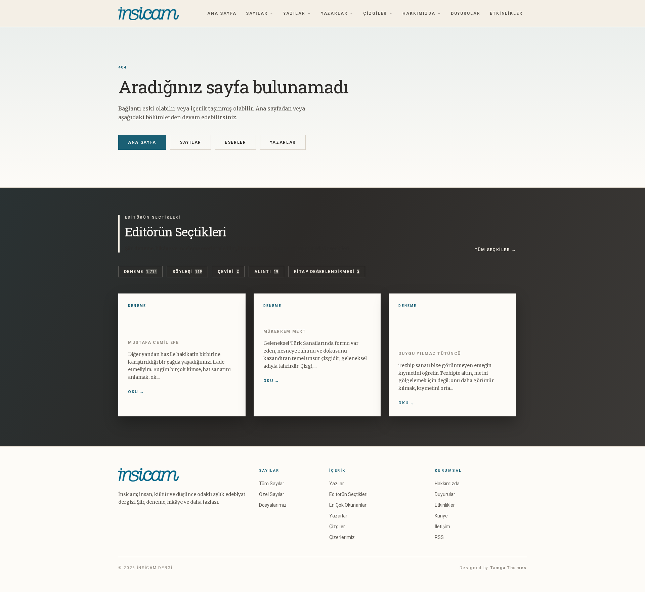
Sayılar (257, 13)
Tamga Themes (508, 567)
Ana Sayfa (221, 13)
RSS (439, 537)
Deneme (140, 271)
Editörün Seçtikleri (348, 494)
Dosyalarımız (273, 505)
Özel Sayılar (271, 494)
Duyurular (465, 13)
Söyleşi (187, 271)
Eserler (235, 142)
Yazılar (294, 13)
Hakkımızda (418, 13)
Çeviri (228, 271)
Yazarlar (334, 13)
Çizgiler (375, 13)
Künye (441, 515)
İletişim (442, 526)
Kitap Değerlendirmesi (326, 271)
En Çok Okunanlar (348, 505)
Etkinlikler (506, 13)
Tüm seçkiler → (495, 249)
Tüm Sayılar (271, 483)
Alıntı (266, 271)
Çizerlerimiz (342, 537)
